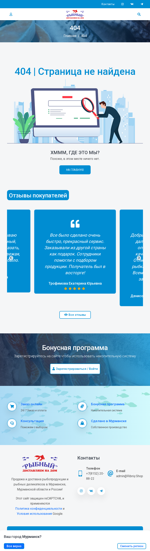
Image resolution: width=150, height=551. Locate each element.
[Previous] (11, 258)
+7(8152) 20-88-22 (95, 476)
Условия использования (34, 514)
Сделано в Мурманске (109, 421)
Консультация (32, 421)
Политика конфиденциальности (38, 508)
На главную (75, 169)
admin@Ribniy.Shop (129, 476)
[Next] (139, 258)
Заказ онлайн (31, 404)
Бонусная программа (107, 404)
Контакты (108, 4)
